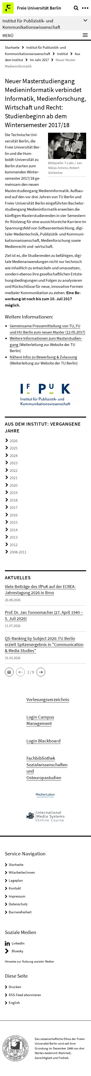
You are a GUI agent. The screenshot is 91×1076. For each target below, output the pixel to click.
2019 (13, 492)
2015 (13, 522)
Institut (62, 53)
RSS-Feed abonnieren (25, 994)
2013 (13, 537)
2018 (13, 500)
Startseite (12, 47)
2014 (13, 530)
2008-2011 (18, 552)
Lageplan (16, 880)
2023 (13, 463)
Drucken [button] (15, 986)
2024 (13, 455)
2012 (13, 544)
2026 (13, 440)
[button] (9, 672)
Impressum (17, 896)
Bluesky (17, 951)
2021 (13, 477)
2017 (13, 507)
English (14, 1002)
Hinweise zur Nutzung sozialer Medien (29, 961)
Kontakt (15, 888)
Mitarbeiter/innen (22, 872)
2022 (13, 470)
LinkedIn (18, 943)
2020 (13, 485)
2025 (13, 448)
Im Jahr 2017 (39, 59)
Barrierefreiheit (20, 912)
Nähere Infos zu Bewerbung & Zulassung (43, 357)
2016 (13, 515)
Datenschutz (18, 904)
